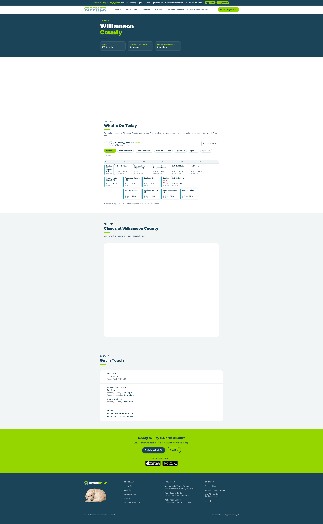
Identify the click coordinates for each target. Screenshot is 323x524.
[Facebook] (210, 501)
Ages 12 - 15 (180, 151)
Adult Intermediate (144, 151)
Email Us (174, 450)
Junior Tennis (129, 486)
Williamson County (173, 500)
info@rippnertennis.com (215, 490)
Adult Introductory (163, 151)
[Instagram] (206, 501)
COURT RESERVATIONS (198, 9)
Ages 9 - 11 (110, 155)
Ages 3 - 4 (193, 151)
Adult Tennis (129, 490)
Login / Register (227, 9)
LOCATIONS (131, 9)
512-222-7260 (211, 486)
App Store (210, 3)
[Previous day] (106, 143)
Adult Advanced (125, 151)
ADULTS (159, 9)
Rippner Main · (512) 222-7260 (120, 413)
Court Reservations (132, 502)
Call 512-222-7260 (153, 450)
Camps (127, 498)
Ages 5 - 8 (206, 151)
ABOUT (118, 9)
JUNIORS (146, 9)
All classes (110, 151)
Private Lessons (130, 494)
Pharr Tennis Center (174, 493)
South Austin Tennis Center (177, 486)
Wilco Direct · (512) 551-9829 (120, 416)
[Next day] (111, 143)
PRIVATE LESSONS (175, 9)
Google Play (223, 3)
